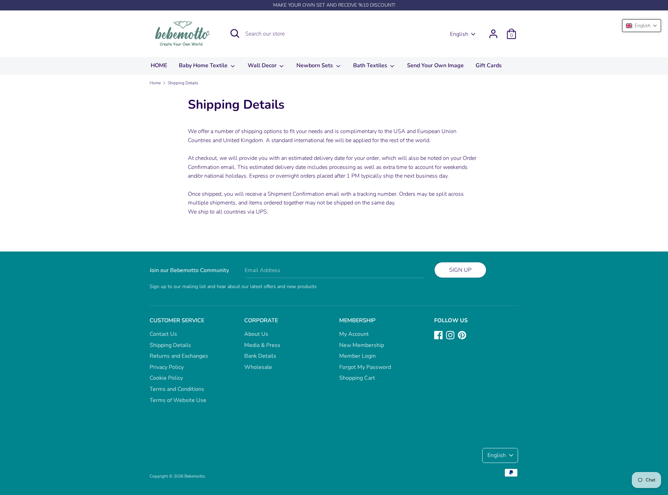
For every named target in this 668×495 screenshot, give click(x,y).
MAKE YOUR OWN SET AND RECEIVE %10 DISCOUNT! (334, 5)
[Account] (493, 31)
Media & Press (262, 345)
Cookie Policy (166, 378)
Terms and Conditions (177, 389)
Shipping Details (170, 345)
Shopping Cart (357, 378)
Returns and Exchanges (179, 356)
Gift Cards (489, 65)
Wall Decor (263, 65)
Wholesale (258, 367)
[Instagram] (450, 335)
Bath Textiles (371, 65)
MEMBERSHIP (357, 320)
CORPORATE (261, 320)
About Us (256, 334)
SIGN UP (460, 270)
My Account (354, 334)
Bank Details (260, 356)
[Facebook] (438, 335)
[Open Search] (235, 33)
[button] (641, 26)
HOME (159, 65)
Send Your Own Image (435, 65)
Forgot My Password (365, 367)
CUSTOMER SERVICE (177, 320)
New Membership (361, 345)
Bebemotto (194, 476)
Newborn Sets (315, 65)
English (459, 34)
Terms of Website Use (178, 400)
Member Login (357, 356)
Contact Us (163, 334)
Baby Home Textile (204, 65)
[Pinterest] (462, 335)
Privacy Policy (167, 367)
